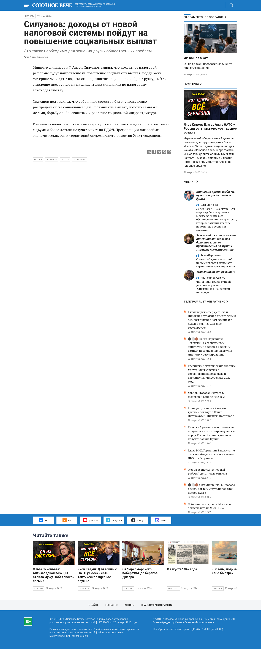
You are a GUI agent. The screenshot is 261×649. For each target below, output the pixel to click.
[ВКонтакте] (149, 152)
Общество (173, 588)
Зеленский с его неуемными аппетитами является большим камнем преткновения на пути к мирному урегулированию (216, 242)
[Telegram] (159, 152)
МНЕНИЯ (189, 181)
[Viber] (164, 152)
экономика (79, 159)
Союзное (128, 588)
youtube (93, 520)
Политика (191, 83)
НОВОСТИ (29, 16)
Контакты (111, 605)
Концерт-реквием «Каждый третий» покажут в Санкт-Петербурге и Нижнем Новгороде (211, 412)
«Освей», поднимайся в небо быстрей (229, 571)
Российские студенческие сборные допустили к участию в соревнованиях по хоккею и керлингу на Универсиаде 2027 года (212, 373)
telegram (117, 520)
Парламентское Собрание (204, 17)
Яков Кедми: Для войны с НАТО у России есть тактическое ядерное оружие (210, 128)
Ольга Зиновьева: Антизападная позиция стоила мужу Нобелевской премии (53, 575)
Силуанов (51, 159)
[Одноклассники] (154, 152)
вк (46, 520)
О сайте (93, 605)
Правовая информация (157, 605)
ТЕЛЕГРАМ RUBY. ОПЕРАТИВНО (204, 301)
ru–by (140, 520)
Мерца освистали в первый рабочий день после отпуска (207, 471)
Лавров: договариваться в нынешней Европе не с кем (206, 395)
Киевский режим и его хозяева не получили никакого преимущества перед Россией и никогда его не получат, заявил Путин (211, 433)
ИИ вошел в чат (196, 58)
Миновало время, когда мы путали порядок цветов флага (215, 195)
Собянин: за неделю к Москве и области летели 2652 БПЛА (209, 506)
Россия (38, 159)
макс (164, 520)
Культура (38, 588)
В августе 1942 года (182, 569)
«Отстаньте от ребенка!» (215, 272)
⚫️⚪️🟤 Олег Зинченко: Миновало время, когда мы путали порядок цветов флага (211, 489)
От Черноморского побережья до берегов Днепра (139, 573)
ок (69, 520)
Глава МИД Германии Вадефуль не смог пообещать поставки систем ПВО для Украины (211, 454)
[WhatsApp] (169, 152)
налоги (65, 159)
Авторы (129, 605)
